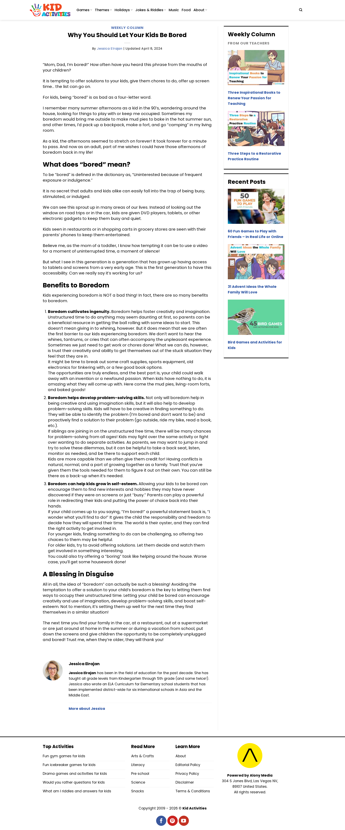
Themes (102, 10)
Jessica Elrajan (109, 48)
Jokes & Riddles (149, 10)
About (198, 10)
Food (186, 10)
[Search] (300, 10)
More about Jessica (87, 708)
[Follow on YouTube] (184, 821)
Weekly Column (127, 27)
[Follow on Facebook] (161, 821)
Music (174, 10)
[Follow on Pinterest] (172, 821)
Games (82, 10)
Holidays (122, 10)
